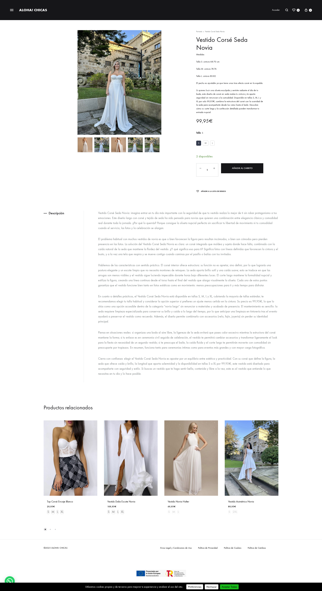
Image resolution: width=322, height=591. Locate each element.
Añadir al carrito (242, 168)
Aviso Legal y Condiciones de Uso (176, 547)
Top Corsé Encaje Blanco (60, 501)
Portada (199, 31)
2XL (235, 512)
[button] (10, 581)
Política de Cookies (232, 547)
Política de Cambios (257, 547)
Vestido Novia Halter (178, 501)
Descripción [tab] (56, 213)
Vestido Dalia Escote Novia (121, 501)
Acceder (276, 10)
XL (62, 512)
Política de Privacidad (208, 547)
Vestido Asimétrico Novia (241, 501)
